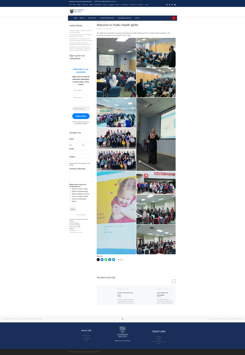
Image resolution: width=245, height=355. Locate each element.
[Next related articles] (174, 281)
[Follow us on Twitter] (172, 5)
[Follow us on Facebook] (169, 5)
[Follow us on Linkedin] (166, 5)
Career (86, 340)
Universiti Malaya (79, 352)
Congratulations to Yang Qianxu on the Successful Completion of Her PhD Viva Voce (80, 39)
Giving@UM (159, 338)
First (70, 145)
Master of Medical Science (81, 194)
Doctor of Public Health (80, 196)
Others (74, 201)
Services (159, 343)
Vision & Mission (86, 335)
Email (71, 149)
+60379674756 (72, 230)
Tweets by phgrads (81, 214)
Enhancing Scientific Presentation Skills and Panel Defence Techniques (80, 35)
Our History (86, 337)
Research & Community (159, 341)
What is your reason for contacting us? (77, 185)
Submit (73, 209)
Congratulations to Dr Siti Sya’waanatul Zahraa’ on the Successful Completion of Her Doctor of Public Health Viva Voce (80, 48)
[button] (116, 67)
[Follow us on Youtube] (175, 5)
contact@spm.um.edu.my (76, 232)
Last (83, 145)
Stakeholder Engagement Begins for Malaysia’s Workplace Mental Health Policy (80, 43)
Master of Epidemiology (80, 191)
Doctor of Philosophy (79, 199)
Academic (158, 336)
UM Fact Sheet (86, 338)
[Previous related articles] (170, 281)
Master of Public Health (80, 189)
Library (159, 340)
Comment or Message (77, 169)
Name (72, 139)
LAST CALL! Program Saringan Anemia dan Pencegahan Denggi (80, 31)
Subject (72, 157)
